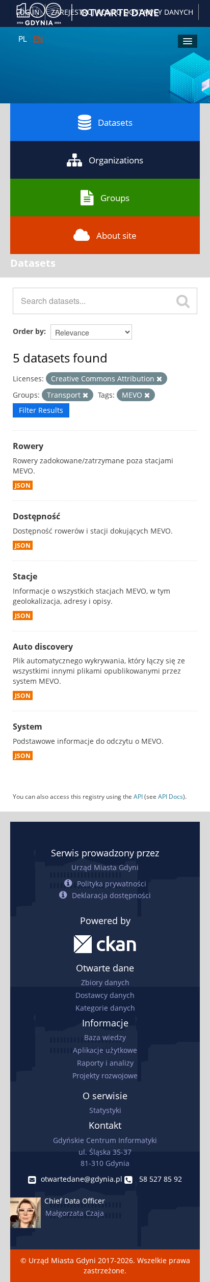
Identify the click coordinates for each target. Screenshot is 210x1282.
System (27, 726)
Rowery (28, 446)
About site (116, 235)
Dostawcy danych (105, 995)
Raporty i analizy (105, 1063)
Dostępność (36, 516)
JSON (23, 485)
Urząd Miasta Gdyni (105, 867)
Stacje (25, 576)
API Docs (170, 796)
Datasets (115, 122)
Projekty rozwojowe (105, 1075)
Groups (114, 198)
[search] (183, 301)
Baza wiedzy (105, 1037)
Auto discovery (43, 646)
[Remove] (159, 379)
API (138, 796)
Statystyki (105, 1110)
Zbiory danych (105, 982)
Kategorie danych (105, 1008)
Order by (28, 331)
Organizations (116, 160)
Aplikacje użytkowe (105, 1050)
